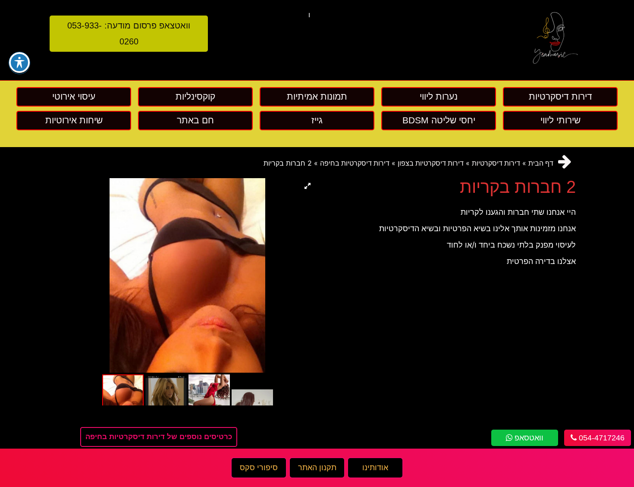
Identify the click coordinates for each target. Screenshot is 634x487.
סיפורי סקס (259, 467)
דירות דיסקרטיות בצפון (431, 163)
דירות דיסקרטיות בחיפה (354, 163)
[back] (564, 161)
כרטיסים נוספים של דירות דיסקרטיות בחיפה (158, 437)
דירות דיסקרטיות (496, 163)
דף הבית (540, 163)
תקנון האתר (317, 467)
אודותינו (375, 467)
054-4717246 (601, 438)
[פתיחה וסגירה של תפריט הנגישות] (19, 62)
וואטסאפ (527, 438)
